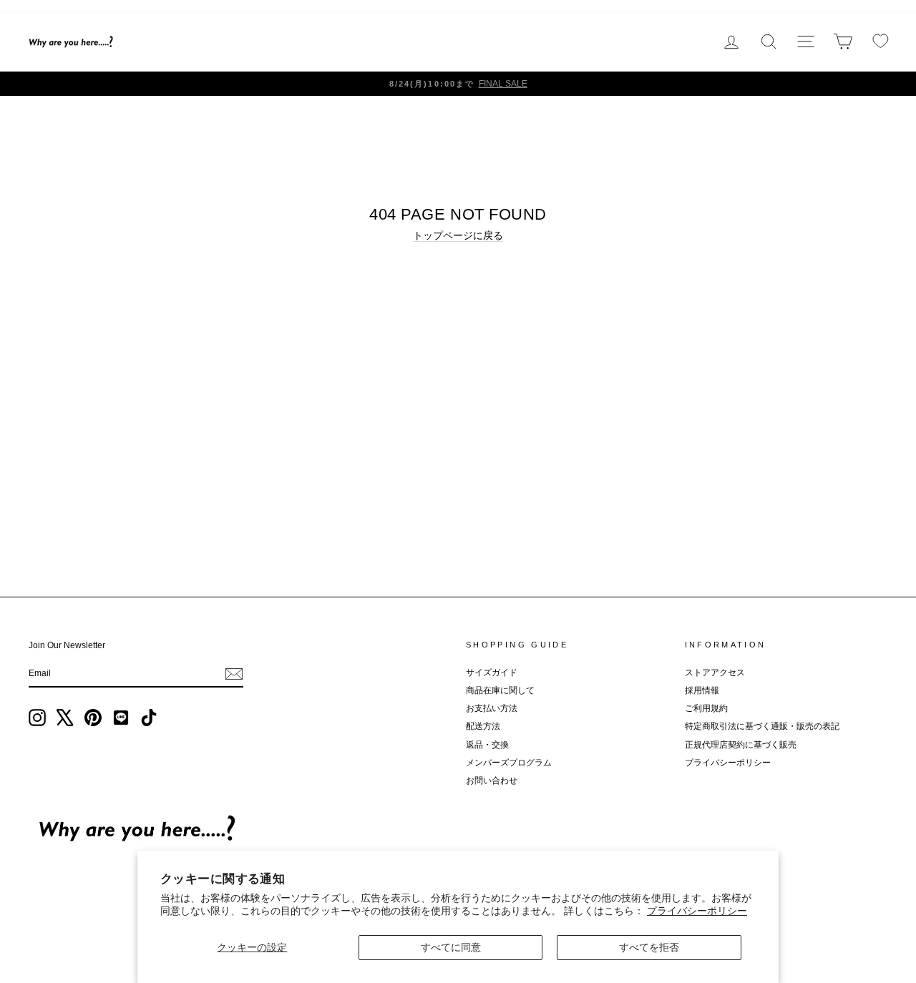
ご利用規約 (706, 708)
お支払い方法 (491, 708)
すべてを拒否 (649, 947)
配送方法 (483, 726)
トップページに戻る (458, 235)
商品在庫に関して (500, 690)
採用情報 (702, 690)
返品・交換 (487, 745)
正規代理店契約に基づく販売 (740, 745)
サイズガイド (491, 672)
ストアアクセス (715, 672)
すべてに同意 (451, 947)
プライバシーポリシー (697, 910)
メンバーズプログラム (509, 763)
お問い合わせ (491, 781)
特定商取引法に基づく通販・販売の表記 (762, 726)
